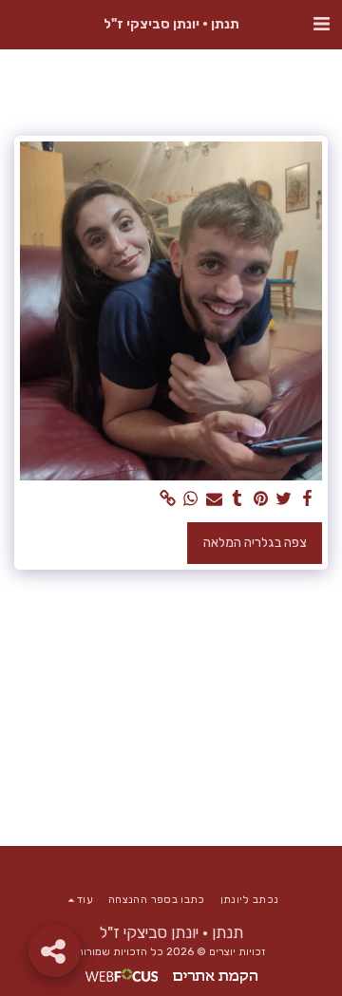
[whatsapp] (191, 499)
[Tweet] (284, 499)
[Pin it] (261, 499)
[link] (168, 499)
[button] (321, 24)
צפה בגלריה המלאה (255, 543)
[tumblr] (237, 499)
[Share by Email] (214, 499)
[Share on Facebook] (307, 499)
